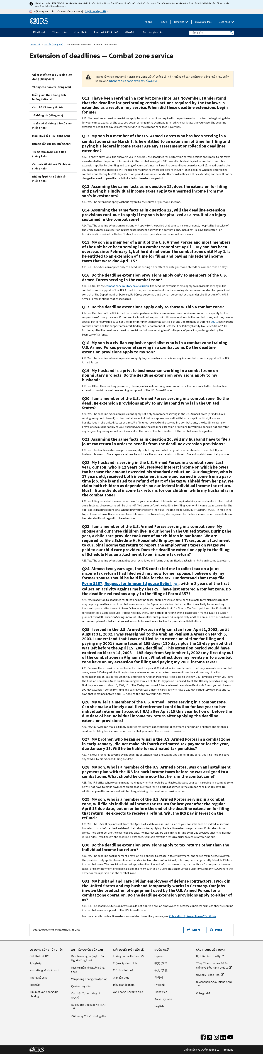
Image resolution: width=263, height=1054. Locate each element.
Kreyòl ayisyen (163, 999)
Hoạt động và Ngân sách (44, 970)
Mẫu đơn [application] (130, 32)
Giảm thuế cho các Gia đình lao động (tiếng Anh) (52, 77)
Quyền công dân (81, 986)
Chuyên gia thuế (203, 22)
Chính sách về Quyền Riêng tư (201, 1049)
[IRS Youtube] (230, 1037)
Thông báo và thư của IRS (128, 956)
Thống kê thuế (38, 977)
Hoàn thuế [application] (80, 32)
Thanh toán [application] (59, 32)
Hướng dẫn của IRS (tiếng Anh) (51, 144)
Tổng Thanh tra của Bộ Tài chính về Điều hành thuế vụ (212, 965)
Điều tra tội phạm (124, 985)
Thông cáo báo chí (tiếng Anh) (51, 87)
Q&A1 (214, 322)
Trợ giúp (148, 22)
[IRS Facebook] (203, 1037)
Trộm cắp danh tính (125, 963)
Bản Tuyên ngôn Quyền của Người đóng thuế (87, 958)
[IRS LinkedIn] (223, 1037)
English (159, 1006)
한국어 (158, 977)
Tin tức (163, 22)
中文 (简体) (161, 963)
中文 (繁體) (161, 970)
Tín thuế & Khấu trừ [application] (106, 32)
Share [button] (196, 930)
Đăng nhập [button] (225, 22)
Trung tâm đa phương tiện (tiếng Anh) (49, 154)
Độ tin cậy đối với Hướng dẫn (88, 1016)
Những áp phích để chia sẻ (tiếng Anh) (48, 179)
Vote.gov (201, 993)
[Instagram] (216, 1037)
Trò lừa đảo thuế (123, 970)
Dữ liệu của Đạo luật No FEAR (88, 1005)
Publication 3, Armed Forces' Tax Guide (192, 916)
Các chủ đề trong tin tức (47, 107)
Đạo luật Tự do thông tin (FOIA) (86, 995)
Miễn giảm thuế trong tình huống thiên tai (49, 97)
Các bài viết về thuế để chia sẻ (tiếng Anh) (51, 166)
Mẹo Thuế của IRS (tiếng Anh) (51, 136)
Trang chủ (35, 44)
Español (159, 956)
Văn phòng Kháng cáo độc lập (89, 979)
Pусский (159, 985)
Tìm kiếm (231, 32)
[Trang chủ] (39, 19)
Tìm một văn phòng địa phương (44, 994)
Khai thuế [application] (39, 32)
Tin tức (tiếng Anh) (53, 44)
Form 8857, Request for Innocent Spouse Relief (129, 583)
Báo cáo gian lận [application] (152, 32)
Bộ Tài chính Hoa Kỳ (208, 956)
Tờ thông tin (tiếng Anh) (47, 115)
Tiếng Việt (179, 22)
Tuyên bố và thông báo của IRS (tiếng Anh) (52, 126)
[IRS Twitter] (210, 1037)
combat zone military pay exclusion (127, 286)
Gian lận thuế (121, 977)
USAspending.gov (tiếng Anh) (214, 982)
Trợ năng (227, 1049)
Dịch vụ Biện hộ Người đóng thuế (88, 970)
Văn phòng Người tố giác (128, 992)
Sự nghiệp (36, 963)
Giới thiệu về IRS (39, 956)
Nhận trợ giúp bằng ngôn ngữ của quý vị (133, 81)
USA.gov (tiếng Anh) (208, 975)
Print (218, 930)
